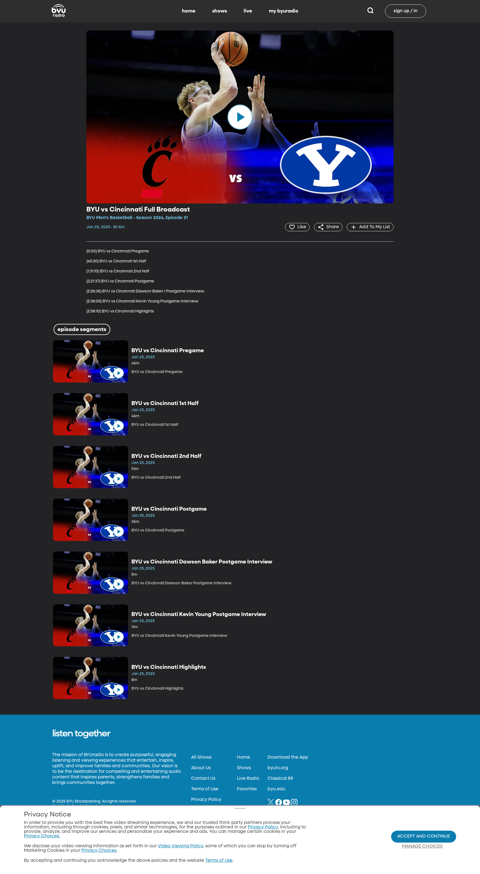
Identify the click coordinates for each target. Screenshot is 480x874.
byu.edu (277, 789)
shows (219, 11)
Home (243, 757)
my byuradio (283, 11)
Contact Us (203, 778)
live (248, 11)
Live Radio (248, 778)
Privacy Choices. (42, 836)
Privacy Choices (98, 850)
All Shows (201, 757)
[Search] (370, 11)
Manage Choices (422, 846)
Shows (244, 768)
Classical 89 (280, 778)
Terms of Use (204, 789)
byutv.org (278, 768)
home (189, 11)
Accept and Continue (423, 836)
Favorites (247, 789)
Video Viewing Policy (180, 846)
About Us (201, 768)
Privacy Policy (206, 800)
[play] (240, 117)
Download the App (288, 757)
